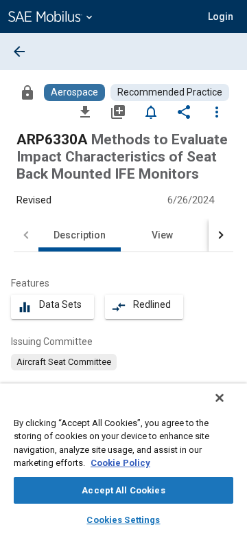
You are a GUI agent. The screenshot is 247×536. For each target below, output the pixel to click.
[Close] (219, 398)
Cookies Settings (123, 520)
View (162, 235)
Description (80, 235)
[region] (123, 459)
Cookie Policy (120, 463)
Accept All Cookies (123, 490)
